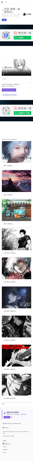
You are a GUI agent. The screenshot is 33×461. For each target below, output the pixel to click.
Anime (4, 19)
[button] (6, 2)
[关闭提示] (11, 417)
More (3, 404)
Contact (5, 446)
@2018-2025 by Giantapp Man (12, 423)
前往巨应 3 (7, 417)
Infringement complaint (8, 436)
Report (29, 82)
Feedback (5, 449)
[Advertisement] (16, 62)
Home (4, 440)
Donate (4, 452)
